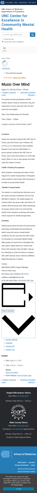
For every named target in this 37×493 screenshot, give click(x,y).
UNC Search (32, 2)
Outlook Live (10, 350)
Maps (16, 2)
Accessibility (9, 2)
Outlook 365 (10, 346)
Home (3, 58)
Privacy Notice (18, 485)
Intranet (31, 462)
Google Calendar (11, 340)
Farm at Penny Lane (24, 375)
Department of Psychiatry (13, 12)
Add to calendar (8, 311)
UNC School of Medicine (12, 9)
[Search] (32, 34)
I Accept (18, 489)
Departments (23, 2)
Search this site (9, 39)
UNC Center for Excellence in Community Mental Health (18, 22)
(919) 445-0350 (23, 426)
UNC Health (22, 462)
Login (33, 465)
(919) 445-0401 (18, 429)
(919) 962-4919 (23, 396)
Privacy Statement (22, 465)
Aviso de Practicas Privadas (26, 471)
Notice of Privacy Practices (26, 468)
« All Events (6, 68)
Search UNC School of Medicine (14, 42)
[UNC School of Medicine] (18, 454)
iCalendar (9, 343)
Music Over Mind (12, 373)
